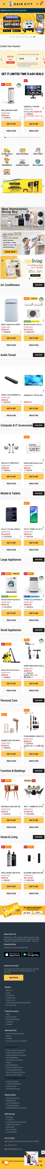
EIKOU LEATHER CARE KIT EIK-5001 (12, 873)
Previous (1, 23)
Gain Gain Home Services (14, 1075)
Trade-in (8, 1063)
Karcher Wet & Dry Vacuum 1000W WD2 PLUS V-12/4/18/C (20, 670)
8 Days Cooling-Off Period (14, 1053)
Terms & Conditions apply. (24, 65)
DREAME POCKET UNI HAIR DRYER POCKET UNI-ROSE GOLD (20, 740)
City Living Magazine (12, 1103)
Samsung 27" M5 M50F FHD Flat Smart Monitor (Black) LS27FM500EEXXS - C (32, 107)
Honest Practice (11, 1086)
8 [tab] (25, 137)
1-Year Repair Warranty (13, 1084)
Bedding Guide (10, 1100)
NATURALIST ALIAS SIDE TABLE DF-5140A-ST (16, 807)
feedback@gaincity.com (14, 1149)
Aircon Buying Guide (12, 1098)
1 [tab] (5, 137)
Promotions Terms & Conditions (16, 1041)
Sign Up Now (13, 978)
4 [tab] (14, 137)
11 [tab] (34, 137)
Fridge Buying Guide (12, 1105)
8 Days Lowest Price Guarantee (16, 1050)
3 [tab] (11, 137)
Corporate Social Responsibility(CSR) (18, 1003)
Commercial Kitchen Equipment (16, 1122)
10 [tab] (31, 137)
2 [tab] (8, 137)
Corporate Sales (11, 1132)
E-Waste (9, 1038)
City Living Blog (11, 1005)
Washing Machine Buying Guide (16, 1108)
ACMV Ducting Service (13, 1125)
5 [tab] (17, 137)
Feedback (9, 1024)
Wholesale (9, 1117)
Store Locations (11, 1017)
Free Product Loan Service (14, 1060)
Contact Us (10, 1022)
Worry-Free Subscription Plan (15, 1072)
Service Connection (11, 1047)
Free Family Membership (14, 1070)
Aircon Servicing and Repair (15, 1034)
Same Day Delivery (12, 1058)
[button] (20, 117)
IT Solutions (10, 1120)
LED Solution (10, 1127)
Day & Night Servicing (13, 1089)
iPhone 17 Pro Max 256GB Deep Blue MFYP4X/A (16, 529)
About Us (9, 990)
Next (43, 23)
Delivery (8, 1036)
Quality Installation (12, 1081)
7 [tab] (22, 137)
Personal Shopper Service (14, 1067)
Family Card (10, 995)
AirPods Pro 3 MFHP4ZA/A (10, 463)
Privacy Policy (10, 998)
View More (38, 285)
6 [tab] (20, 137)
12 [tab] (37, 137)
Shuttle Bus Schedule (13, 1019)
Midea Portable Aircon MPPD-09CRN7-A (14, 324)
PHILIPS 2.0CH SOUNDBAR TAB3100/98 (14, 395)
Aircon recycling (11, 1129)
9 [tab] (28, 137)
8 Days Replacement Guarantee (16, 1055)
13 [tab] (40, 137)
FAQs (8, 1014)
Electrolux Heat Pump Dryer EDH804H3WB (14, 600)
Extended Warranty (12, 1065)
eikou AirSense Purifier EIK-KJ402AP (10, 110)
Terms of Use (10, 1000)
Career (8, 993)
